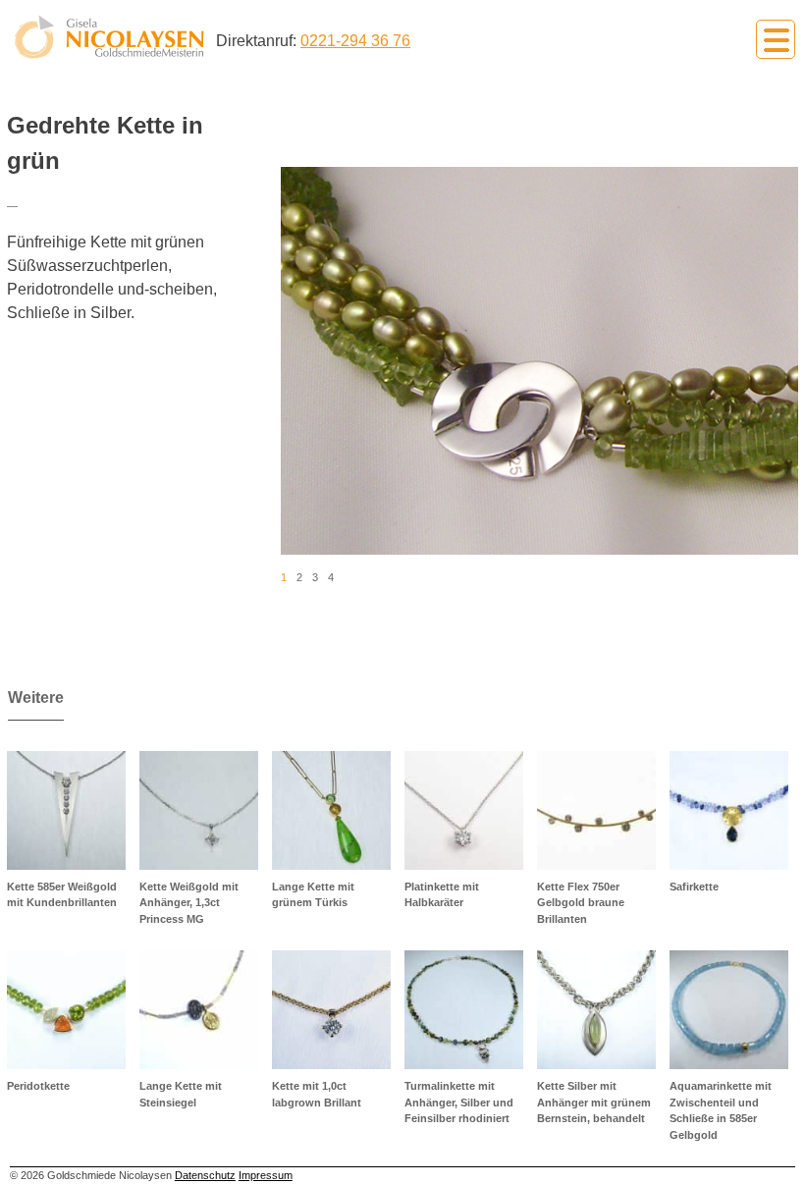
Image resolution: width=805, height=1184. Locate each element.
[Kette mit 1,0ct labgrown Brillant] (331, 1009)
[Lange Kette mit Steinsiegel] (198, 1009)
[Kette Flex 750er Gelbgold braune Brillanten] (596, 810)
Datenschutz (205, 1175)
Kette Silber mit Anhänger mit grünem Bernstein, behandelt (594, 1102)
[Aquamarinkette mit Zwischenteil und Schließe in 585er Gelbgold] (729, 1009)
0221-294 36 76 (355, 40)
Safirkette (694, 886)
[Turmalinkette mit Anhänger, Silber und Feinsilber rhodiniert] (463, 1009)
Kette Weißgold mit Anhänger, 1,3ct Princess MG (189, 903)
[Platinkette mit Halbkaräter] (463, 810)
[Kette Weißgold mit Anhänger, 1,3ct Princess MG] (198, 810)
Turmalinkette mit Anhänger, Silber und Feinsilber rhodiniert (458, 1102)
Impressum (266, 1175)
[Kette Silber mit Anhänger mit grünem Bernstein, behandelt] (596, 1009)
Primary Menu (775, 39)
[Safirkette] (729, 810)
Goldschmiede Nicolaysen (109, 38)
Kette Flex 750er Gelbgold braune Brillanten (580, 903)
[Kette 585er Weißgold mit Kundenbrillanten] (66, 810)
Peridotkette (38, 1086)
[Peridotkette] (66, 1009)
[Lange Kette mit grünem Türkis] (331, 810)
